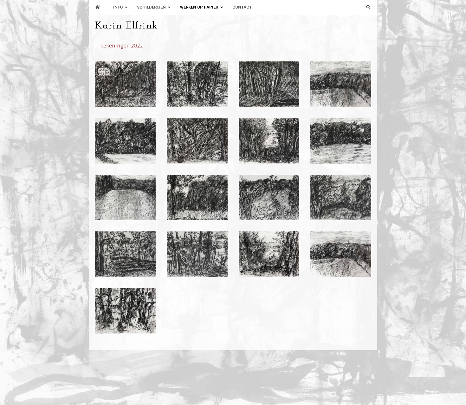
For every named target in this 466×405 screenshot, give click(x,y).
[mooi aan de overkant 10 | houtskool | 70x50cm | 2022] (340, 141)
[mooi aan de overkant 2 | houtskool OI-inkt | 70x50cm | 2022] (340, 254)
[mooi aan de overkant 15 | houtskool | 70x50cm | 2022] (269, 84)
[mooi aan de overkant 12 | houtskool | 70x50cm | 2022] (197, 141)
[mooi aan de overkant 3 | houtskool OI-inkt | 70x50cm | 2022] (269, 254)
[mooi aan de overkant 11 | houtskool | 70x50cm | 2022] (269, 141)
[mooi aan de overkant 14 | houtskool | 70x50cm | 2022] (340, 84)
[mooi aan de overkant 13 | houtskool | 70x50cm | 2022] (125, 141)
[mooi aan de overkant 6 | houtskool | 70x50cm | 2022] (340, 197)
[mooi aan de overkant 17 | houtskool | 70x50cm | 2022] (125, 84)
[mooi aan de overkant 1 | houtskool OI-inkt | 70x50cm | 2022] (125, 310)
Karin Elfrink (126, 26)
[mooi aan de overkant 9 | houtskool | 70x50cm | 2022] (125, 197)
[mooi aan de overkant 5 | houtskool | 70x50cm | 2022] (125, 254)
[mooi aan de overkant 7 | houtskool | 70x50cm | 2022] (269, 197)
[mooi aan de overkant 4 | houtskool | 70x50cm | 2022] (197, 254)
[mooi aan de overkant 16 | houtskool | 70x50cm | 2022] (197, 84)
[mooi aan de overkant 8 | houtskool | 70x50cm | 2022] (197, 197)
